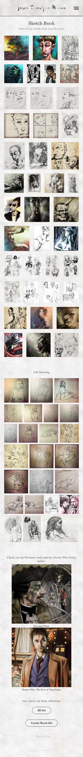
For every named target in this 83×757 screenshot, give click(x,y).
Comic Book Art (41, 723)
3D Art (41, 710)
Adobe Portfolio (47, 750)
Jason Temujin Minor (41, 8)
